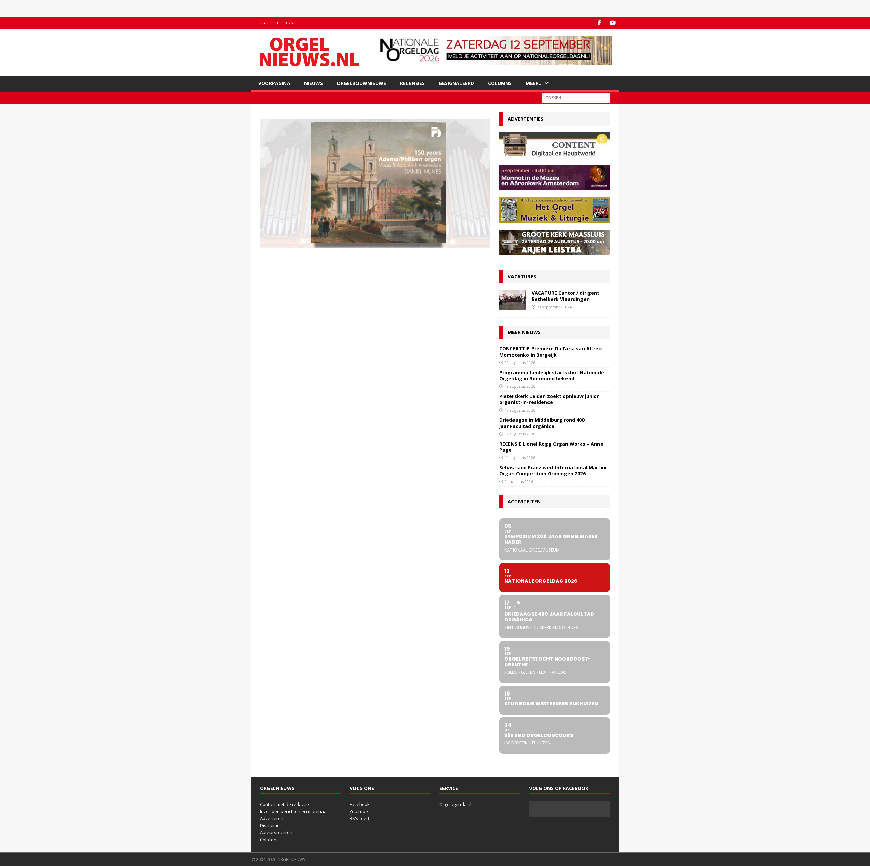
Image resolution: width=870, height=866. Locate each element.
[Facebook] (599, 23)
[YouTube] (613, 23)
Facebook (360, 804)
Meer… (534, 83)
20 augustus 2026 (520, 362)
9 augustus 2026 (519, 481)
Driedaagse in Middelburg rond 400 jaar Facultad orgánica (542, 423)
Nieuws (313, 83)
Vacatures (522, 276)
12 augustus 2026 (520, 433)
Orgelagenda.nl (455, 804)
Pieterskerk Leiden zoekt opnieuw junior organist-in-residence (549, 399)
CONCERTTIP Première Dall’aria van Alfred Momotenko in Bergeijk (550, 351)
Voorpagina (274, 83)
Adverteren (271, 818)
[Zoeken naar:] (576, 97)
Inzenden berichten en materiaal (294, 811)
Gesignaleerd (456, 83)
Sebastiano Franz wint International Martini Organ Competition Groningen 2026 (552, 470)
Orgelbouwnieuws (361, 83)
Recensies (412, 83)
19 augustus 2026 (520, 386)
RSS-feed (359, 818)
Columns (500, 83)
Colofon (268, 839)
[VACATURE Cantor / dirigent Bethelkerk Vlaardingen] (512, 300)
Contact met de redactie (284, 804)
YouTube (359, 811)
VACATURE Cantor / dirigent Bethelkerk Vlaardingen (565, 296)
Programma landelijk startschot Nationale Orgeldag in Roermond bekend (551, 375)
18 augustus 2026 (520, 410)
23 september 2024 (554, 306)
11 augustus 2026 (520, 457)
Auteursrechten (276, 832)
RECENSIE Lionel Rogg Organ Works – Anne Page (551, 446)
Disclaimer (270, 825)
